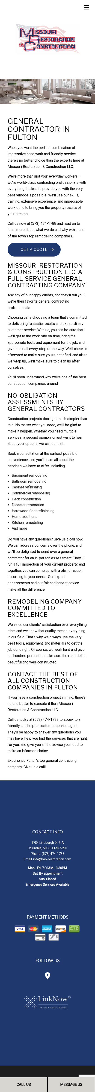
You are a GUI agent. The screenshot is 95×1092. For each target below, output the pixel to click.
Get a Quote (34, 249)
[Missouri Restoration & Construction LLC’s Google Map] (47, 977)
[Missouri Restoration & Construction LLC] (47, 38)
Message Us (71, 1084)
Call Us (24, 1084)
